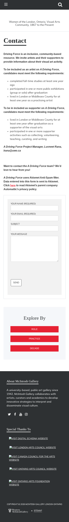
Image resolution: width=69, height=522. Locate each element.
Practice (34, 338)
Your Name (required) (23, 204)
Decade (34, 348)
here (13, 185)
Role (34, 329)
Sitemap (38, 511)
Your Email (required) (23, 214)
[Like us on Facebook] (15, 414)
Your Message (19, 234)
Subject (15, 224)
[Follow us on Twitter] (9, 414)
